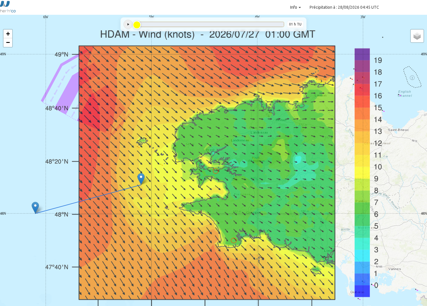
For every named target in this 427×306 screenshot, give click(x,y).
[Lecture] (128, 24)
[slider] (137, 25)
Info (294, 7)
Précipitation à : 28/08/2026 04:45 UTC (344, 7)
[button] (234, 237)
